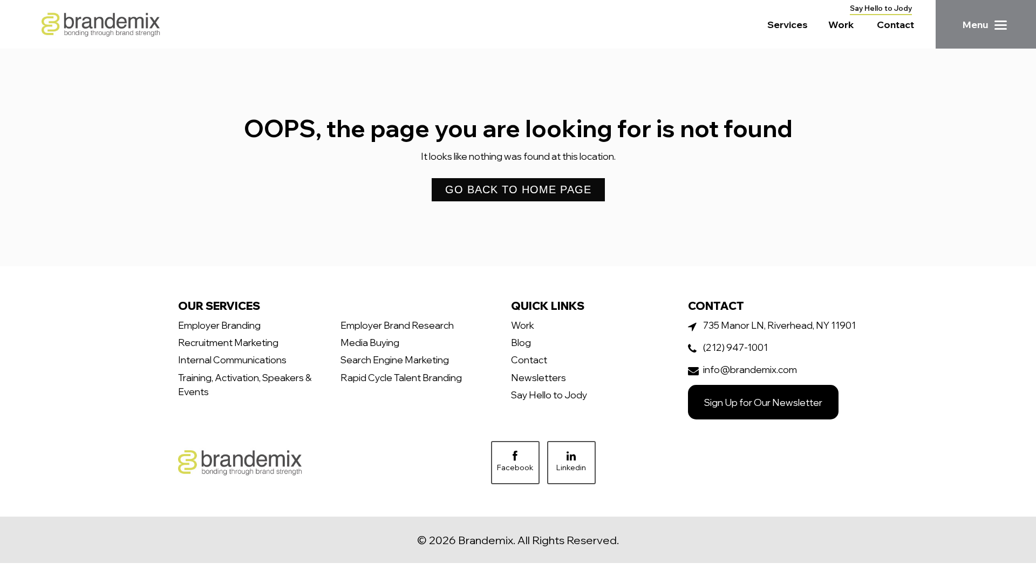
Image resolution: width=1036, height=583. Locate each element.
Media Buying (369, 342)
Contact (895, 24)
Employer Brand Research (397, 325)
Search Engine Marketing (394, 359)
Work (841, 24)
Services (787, 24)
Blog (521, 342)
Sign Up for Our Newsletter (763, 402)
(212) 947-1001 (735, 347)
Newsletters (538, 377)
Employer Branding (219, 325)
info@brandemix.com (750, 369)
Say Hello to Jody (881, 8)
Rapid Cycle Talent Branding (401, 377)
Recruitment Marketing (228, 342)
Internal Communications (232, 359)
